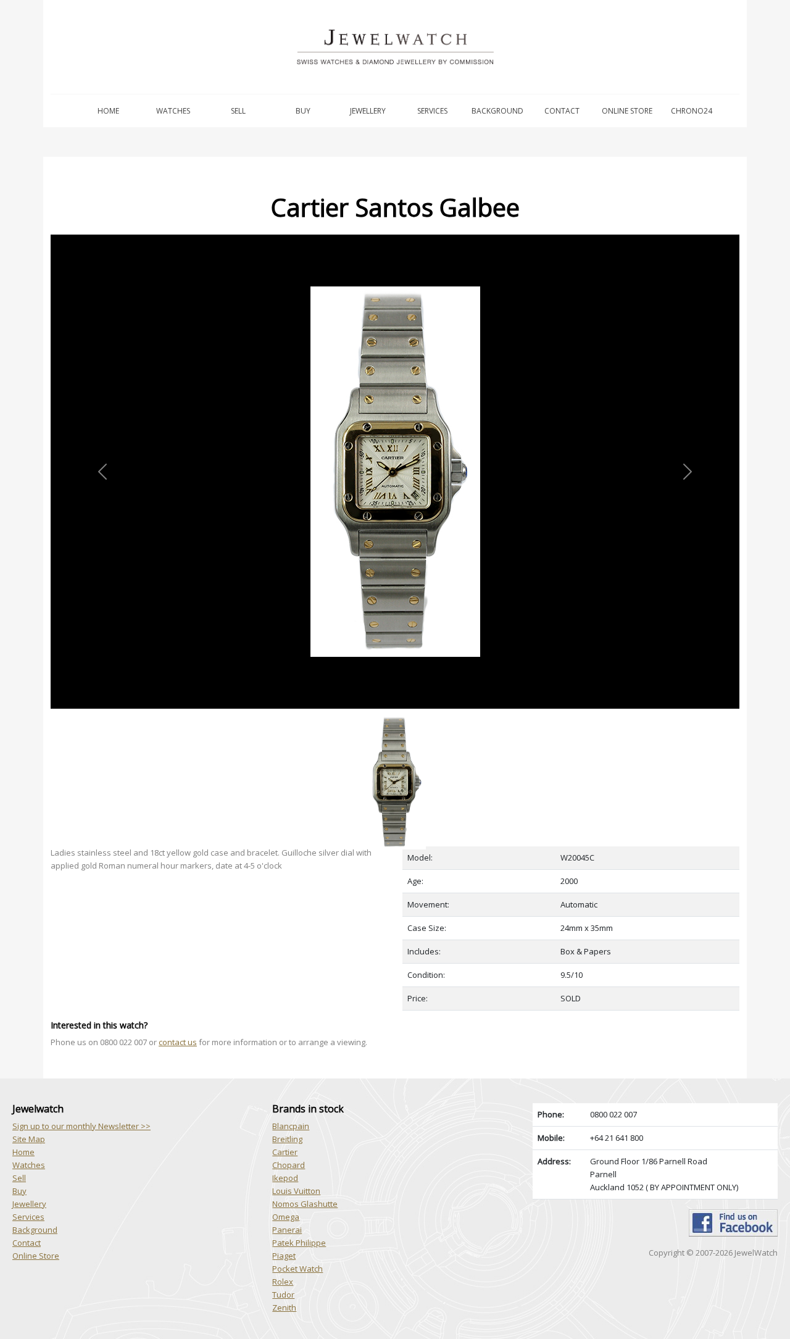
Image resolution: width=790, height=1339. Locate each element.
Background (497, 111)
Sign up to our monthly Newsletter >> (81, 1126)
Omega (285, 1216)
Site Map (28, 1139)
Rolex (282, 1281)
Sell (238, 111)
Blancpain (290, 1126)
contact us (178, 1042)
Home (108, 111)
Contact (562, 111)
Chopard (288, 1164)
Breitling (287, 1139)
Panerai (287, 1229)
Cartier (284, 1152)
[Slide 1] (395, 716)
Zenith (284, 1307)
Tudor (283, 1294)
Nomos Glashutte (305, 1203)
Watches (173, 111)
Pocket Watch (297, 1268)
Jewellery (368, 111)
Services (432, 111)
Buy (303, 111)
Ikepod (285, 1177)
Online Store (627, 111)
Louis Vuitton (296, 1190)
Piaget (284, 1255)
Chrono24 (691, 111)
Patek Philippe (299, 1242)
